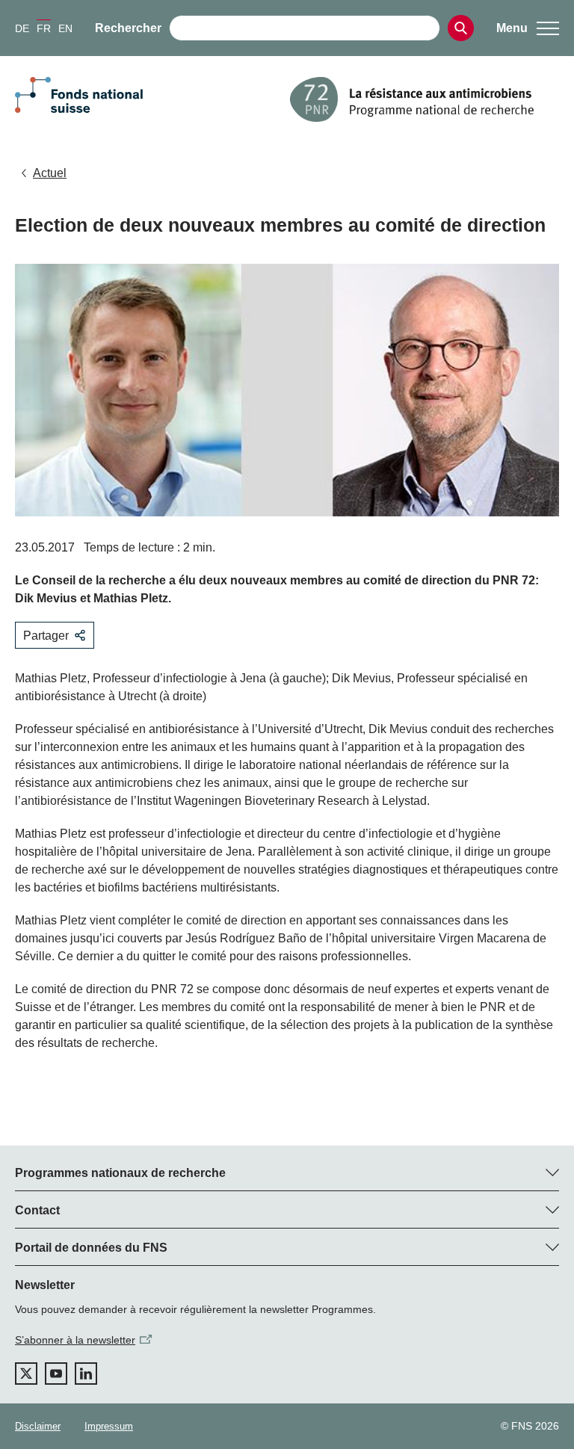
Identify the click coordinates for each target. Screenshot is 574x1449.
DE (22, 28)
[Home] (424, 99)
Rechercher (128, 28)
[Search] (461, 28)
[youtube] (56, 1373)
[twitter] (26, 1373)
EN (65, 28)
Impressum (108, 1426)
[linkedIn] (86, 1373)
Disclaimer (38, 1426)
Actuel (50, 173)
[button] (527, 28)
